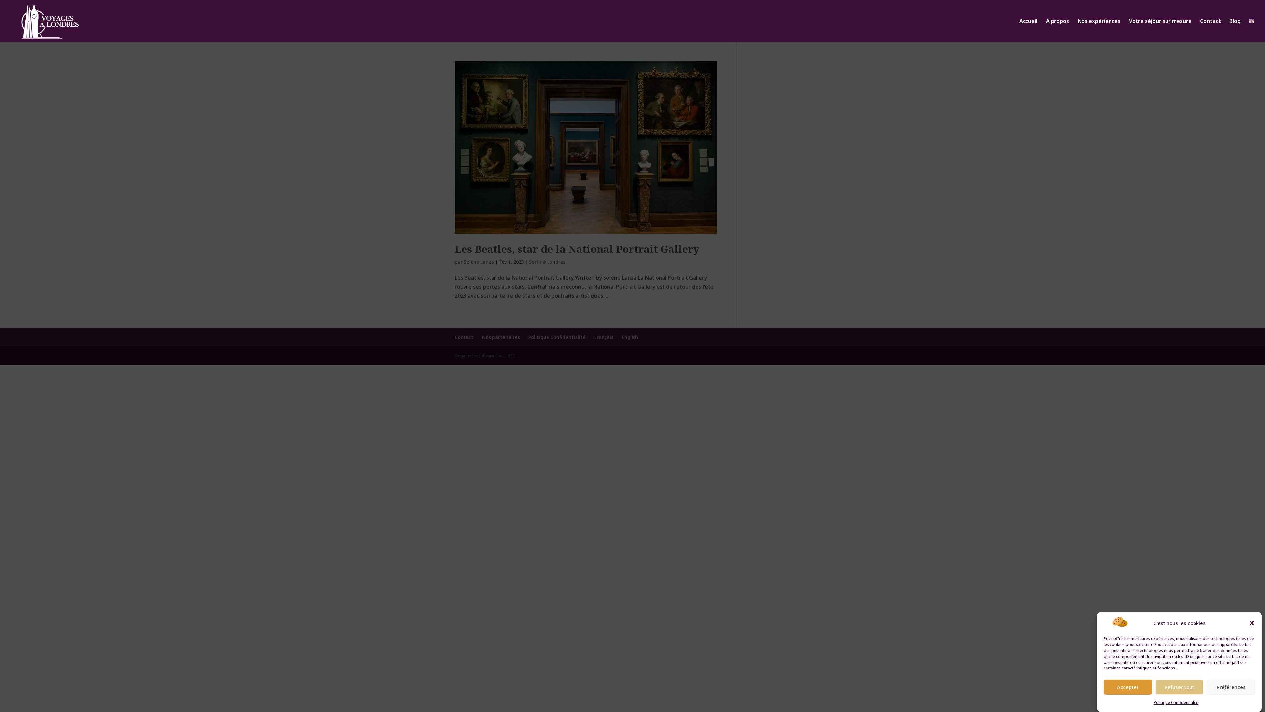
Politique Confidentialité (1176, 702)
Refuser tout (1179, 687)
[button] (1252, 623)
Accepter (1127, 687)
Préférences (1231, 687)
